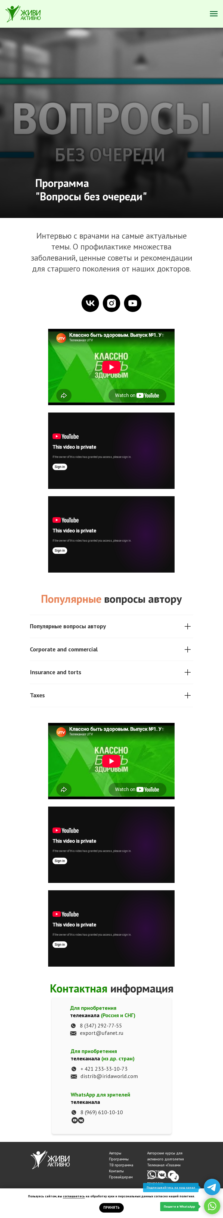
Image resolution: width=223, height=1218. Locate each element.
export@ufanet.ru (101, 1032)
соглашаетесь (74, 1196)
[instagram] (111, 303)
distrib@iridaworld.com (109, 1076)
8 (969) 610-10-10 (101, 1112)
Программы (119, 1159)
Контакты (116, 1171)
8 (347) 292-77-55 (101, 1025)
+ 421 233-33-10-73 (104, 1068)
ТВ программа (121, 1165)
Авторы (115, 1153)
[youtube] (132, 303)
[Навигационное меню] (214, 14)
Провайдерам (121, 1177)
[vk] (90, 303)
